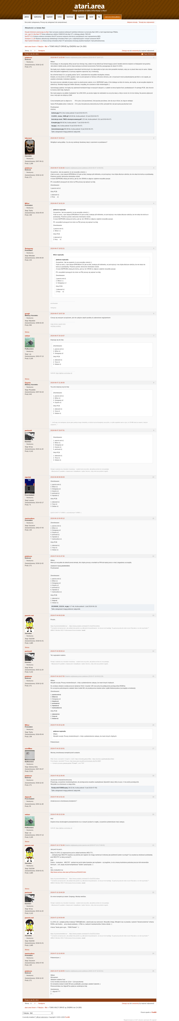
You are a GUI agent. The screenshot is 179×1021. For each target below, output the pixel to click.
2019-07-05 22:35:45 (58, 776)
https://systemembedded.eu (59, 626)
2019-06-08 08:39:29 (58, 477)
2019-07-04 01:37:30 (58, 556)
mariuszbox (29, 518)
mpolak (28, 477)
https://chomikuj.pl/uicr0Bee (83, 759)
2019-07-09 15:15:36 (58, 814)
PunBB (154, 1012)
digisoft (28, 797)
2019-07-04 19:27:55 (58, 676)
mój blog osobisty (56, 326)
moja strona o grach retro (58, 324)
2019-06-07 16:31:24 (58, 203)
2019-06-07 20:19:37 (58, 336)
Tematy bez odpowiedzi (146, 22)
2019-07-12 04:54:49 (58, 918)
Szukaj (59, 17)
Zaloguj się (125, 51)
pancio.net (29, 615)
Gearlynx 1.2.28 (30, 38)
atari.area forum (30, 46)
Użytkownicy (37, 17)
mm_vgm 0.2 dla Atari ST (33, 34)
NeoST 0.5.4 (29, 36)
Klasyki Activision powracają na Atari (37, 32)
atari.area (89, 6)
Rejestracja (70, 17)
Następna (41, 51)
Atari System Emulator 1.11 (34, 41)
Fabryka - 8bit (42, 46)
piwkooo (28, 57)
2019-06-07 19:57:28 (58, 313)
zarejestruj (135, 51)
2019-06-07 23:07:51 (58, 430)
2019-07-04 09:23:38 (58, 615)
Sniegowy (29, 248)
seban (27, 336)
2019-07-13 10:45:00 (58, 953)
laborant (28, 138)
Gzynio (28, 383)
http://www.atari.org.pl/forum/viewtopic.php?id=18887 (85, 761)
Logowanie (81, 17)
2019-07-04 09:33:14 (58, 651)
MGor (27, 203)
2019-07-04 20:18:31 (58, 748)
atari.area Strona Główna (112, 17)
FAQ (99, 17)
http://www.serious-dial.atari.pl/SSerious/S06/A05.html (68, 872)
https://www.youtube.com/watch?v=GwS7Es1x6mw (84, 626)
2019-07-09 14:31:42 (58, 797)
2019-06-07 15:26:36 (58, 168)
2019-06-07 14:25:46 (58, 57)
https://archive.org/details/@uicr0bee (103, 759)
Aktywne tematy (132, 22)
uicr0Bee (28, 748)
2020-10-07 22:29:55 (58, 971)
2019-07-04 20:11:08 (57, 725)
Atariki (91, 17)
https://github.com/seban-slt (64, 373)
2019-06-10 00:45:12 (58, 518)
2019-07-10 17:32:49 (58, 845)
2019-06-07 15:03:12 (58, 138)
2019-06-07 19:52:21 (58, 248)
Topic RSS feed (149, 54)
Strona (27, 332)
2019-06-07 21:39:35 (58, 383)
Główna (27, 17)
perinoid (28, 430)
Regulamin (49, 17)
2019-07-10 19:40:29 (58, 892)
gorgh (27, 314)
